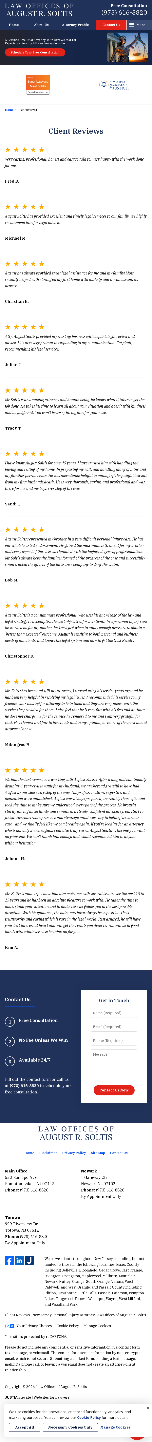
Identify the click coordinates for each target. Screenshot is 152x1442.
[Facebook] (9, 1260)
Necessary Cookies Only (70, 1427)
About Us (41, 25)
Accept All (24, 1427)
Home (14, 25)
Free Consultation (129, 5)
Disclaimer (48, 1153)
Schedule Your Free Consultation (35, 52)
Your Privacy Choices (34, 1326)
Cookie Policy (68, 1326)
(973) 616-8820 (124, 12)
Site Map (98, 1153)
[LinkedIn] (19, 1260)
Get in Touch (114, 1000)
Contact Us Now (114, 1090)
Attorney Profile (75, 25)
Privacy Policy (74, 1153)
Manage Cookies (97, 1326)
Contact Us (111, 25)
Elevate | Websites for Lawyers (37, 1397)
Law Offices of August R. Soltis (61, 1386)
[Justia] (29, 1260)
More (141, 25)
